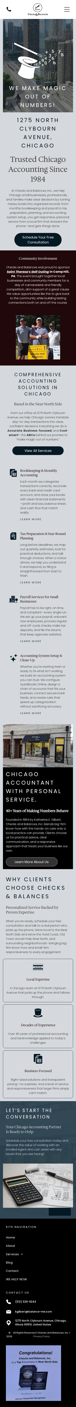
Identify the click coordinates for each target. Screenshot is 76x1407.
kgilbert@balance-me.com (33, 1311)
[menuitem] (38, 1237)
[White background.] (9, 11)
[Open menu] (67, 9)
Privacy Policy (41, 1336)
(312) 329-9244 (25, 1302)
